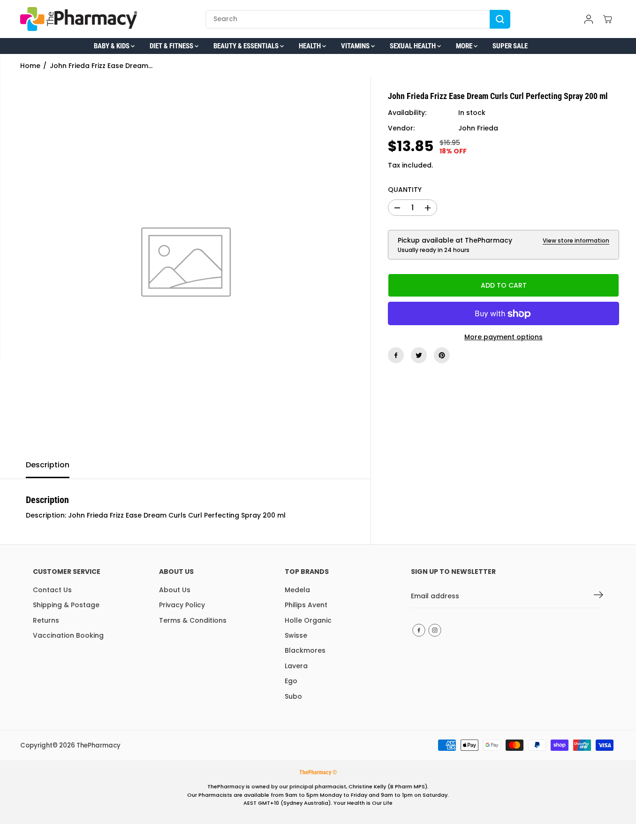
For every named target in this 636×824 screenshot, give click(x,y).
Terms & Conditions (193, 620)
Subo (293, 696)
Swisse (296, 635)
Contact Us (52, 590)
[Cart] (607, 19)
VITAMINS (356, 46)
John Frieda (478, 128)
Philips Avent (306, 605)
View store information (576, 240)
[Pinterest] (442, 355)
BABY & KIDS (112, 46)
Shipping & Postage (66, 605)
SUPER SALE (510, 46)
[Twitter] (419, 355)
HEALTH (310, 46)
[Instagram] (435, 630)
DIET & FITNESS (172, 46)
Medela (297, 590)
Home (30, 65)
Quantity (405, 190)
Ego (291, 681)
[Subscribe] (598, 596)
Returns (46, 620)
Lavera (296, 666)
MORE (465, 46)
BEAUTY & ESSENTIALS (246, 46)
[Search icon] (500, 19)
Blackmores (305, 650)
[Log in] (588, 19)
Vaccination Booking (68, 635)
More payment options (503, 337)
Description (47, 464)
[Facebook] (396, 355)
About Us (174, 590)
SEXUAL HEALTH (413, 46)
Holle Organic (308, 620)
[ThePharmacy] (78, 19)
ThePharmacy (98, 745)
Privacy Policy (182, 605)
